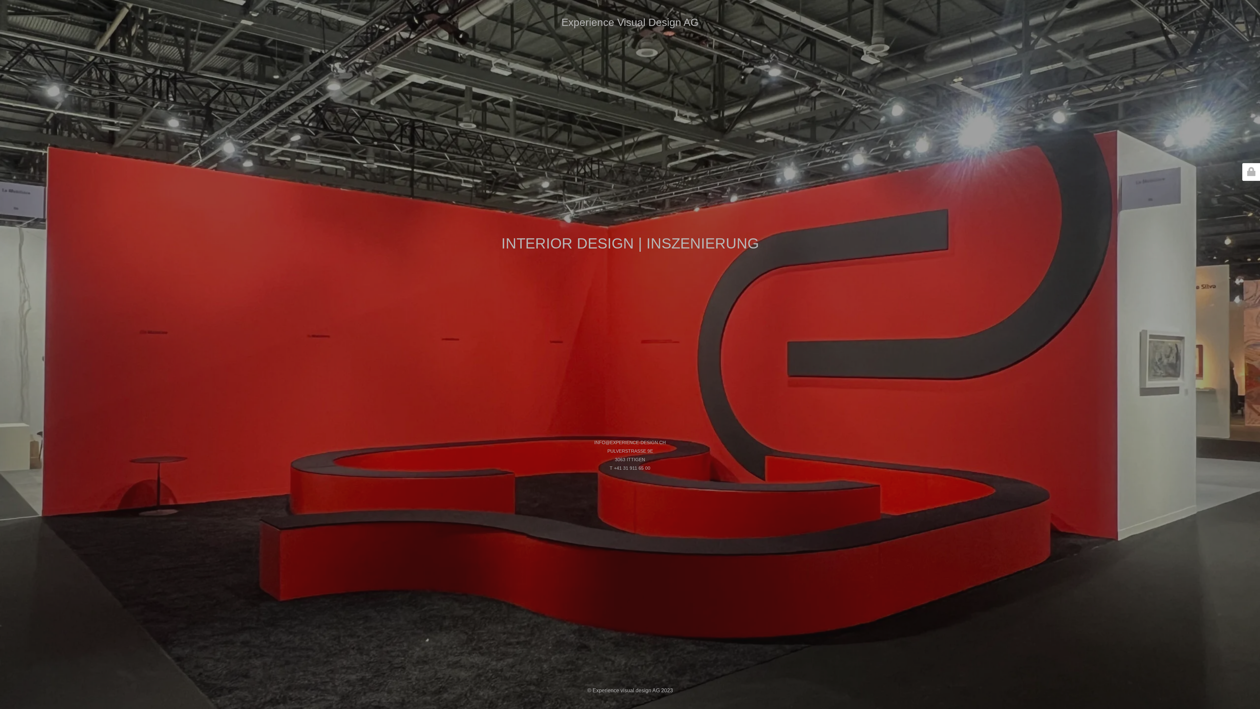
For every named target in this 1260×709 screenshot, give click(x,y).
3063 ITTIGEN (630, 459)
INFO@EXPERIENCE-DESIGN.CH (630, 442)
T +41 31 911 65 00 (630, 468)
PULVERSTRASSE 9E (630, 451)
